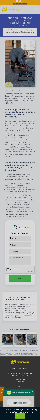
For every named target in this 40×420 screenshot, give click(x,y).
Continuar (20, 416)
